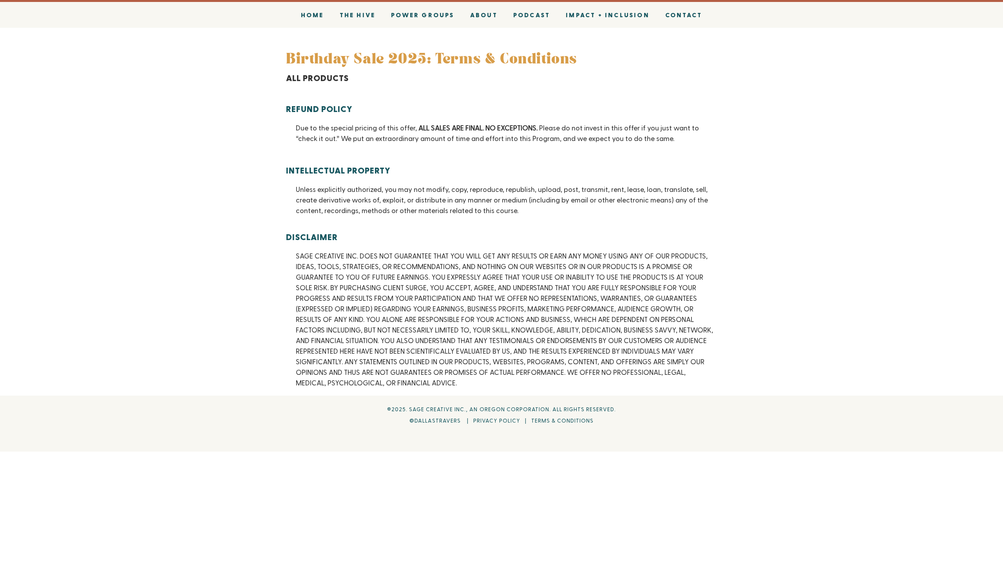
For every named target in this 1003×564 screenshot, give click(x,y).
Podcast (531, 14)
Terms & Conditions (562, 420)
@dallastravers (436, 420)
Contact (683, 14)
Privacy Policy (496, 420)
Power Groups (422, 14)
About (484, 14)
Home (312, 14)
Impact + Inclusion (608, 14)
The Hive (358, 14)
